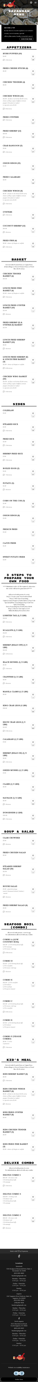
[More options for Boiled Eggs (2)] (33, 471)
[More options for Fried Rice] (33, 442)
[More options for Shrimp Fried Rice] (33, 457)
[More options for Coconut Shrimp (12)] (33, 229)
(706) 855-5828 (19, 1302)
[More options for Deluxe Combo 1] (33, 1178)
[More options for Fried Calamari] (33, 180)
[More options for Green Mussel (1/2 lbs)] (33, 773)
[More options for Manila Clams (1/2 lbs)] (33, 695)
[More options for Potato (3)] (33, 486)
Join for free (26, 39)
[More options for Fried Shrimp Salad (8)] (33, 908)
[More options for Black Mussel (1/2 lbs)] (33, 665)
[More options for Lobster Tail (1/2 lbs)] (33, 618)
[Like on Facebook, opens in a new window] (19, 1256)
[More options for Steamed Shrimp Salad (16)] (33, 869)
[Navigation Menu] (35, 2)
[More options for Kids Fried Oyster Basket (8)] (33, 1115)
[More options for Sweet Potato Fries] (33, 560)
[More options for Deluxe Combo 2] (33, 1218)
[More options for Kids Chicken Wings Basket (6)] (33, 1092)
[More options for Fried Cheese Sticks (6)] (33, 71)
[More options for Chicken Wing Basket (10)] (33, 379)
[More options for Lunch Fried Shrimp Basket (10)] (33, 343)
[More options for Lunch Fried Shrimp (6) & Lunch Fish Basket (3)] (33, 360)
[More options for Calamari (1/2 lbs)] (33, 742)
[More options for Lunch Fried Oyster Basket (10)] (33, 308)
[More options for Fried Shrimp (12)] (33, 134)
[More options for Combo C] (33, 1004)
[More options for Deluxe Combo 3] (33, 1197)
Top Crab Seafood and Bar (19, 1357)
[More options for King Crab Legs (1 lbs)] (33, 708)
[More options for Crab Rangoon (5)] (33, 149)
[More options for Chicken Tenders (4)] (33, 85)
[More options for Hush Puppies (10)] (33, 56)
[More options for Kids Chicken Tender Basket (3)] (33, 1133)
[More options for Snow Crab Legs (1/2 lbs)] (33, 725)
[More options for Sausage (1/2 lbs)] (33, 801)
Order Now (19, 1379)
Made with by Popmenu (14, 1251)
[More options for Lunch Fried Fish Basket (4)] (33, 291)
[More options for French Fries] (33, 532)
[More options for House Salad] (33, 889)
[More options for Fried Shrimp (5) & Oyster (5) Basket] (33, 325)
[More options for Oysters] (33, 215)
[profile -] (31, 2)
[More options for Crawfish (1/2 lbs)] (33, 680)
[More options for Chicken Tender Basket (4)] (33, 277)
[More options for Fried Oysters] (33, 120)
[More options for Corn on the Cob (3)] (33, 504)
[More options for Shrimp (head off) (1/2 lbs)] (33, 648)
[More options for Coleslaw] (33, 413)
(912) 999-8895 (19, 1273)
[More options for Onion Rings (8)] (33, 518)
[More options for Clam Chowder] (33, 841)
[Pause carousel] (36, 23)
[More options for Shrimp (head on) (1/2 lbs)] (33, 756)
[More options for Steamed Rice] (33, 427)
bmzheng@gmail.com (19, 1276)
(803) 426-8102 (19, 1328)
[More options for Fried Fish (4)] (33, 243)
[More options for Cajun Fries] (33, 546)
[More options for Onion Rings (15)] (33, 166)
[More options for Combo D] (33, 964)
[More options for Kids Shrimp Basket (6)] (33, 1077)
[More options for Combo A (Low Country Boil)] (33, 942)
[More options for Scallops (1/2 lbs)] (33, 633)
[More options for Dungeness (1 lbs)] (33, 816)
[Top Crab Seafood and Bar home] (9, 4)
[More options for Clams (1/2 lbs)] (33, 787)
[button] (19, 58)
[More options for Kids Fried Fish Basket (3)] (33, 1147)
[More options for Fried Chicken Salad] (33, 855)
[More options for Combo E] (33, 983)
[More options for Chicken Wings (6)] (33, 194)
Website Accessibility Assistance (19, 1367)
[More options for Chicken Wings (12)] (33, 99)
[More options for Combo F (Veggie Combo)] (33, 1039)
